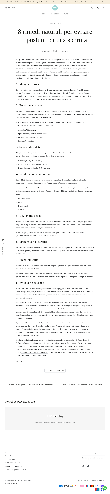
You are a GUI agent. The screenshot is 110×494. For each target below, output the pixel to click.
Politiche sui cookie (12, 463)
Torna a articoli (56, 370)
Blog (7, 452)
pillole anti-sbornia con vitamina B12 (34, 352)
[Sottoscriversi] (103, 453)
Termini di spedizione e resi (15, 470)
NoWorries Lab (14, 480)
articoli (57, 23)
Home (51, 23)
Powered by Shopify (11, 483)
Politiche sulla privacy (13, 466)
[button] (92, 7)
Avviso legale (10, 459)
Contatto (8, 456)
